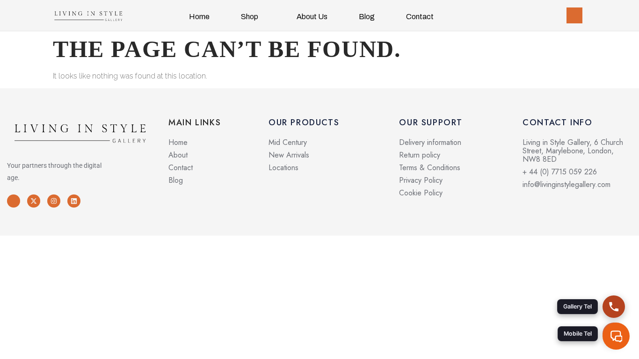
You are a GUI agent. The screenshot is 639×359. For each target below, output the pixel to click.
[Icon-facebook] (13, 201)
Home (199, 17)
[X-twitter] (33, 201)
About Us (312, 17)
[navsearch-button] (574, 15)
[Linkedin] (73, 201)
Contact (420, 17)
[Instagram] (53, 201)
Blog (367, 17)
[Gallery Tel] (614, 306)
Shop (249, 17)
